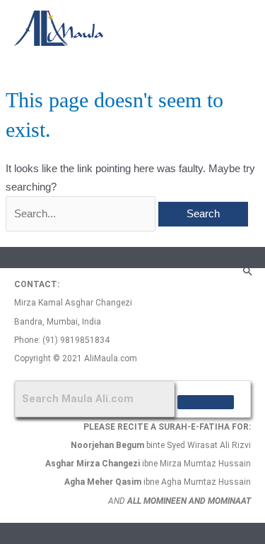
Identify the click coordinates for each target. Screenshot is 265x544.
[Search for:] (82, 213)
